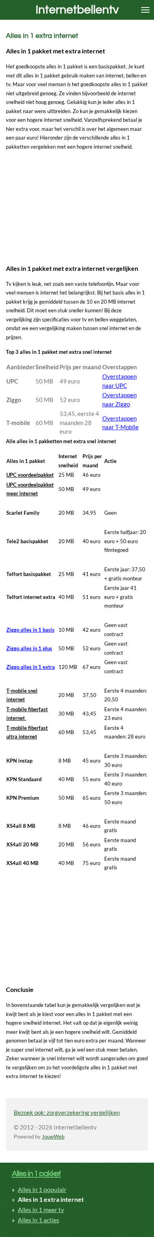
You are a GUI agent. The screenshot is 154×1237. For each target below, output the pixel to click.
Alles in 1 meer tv (41, 1209)
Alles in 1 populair (42, 1189)
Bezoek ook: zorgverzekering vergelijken (67, 1112)
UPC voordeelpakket (30, 475)
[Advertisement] (65, 206)
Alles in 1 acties (38, 1220)
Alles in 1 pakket (36, 1173)
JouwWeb (53, 1137)
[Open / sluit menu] (145, 10)
